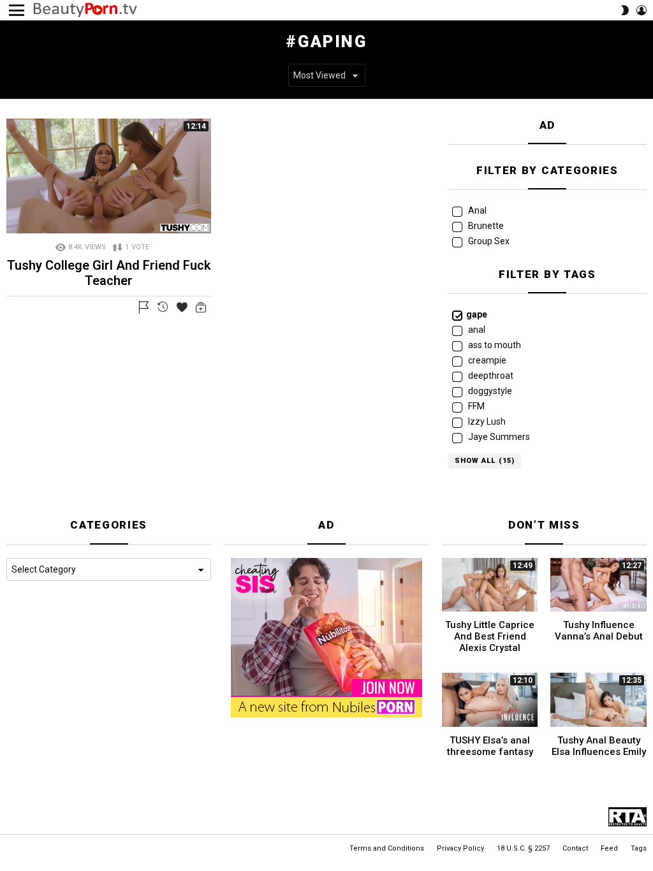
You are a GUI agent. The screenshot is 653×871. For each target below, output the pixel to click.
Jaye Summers (498, 437)
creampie (486, 360)
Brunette (485, 226)
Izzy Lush (486, 421)
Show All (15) (485, 461)
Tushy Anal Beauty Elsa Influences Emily (599, 746)
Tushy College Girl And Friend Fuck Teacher (108, 273)
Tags (639, 848)
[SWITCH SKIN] (625, 10)
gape (476, 314)
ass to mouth (493, 345)
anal (475, 330)
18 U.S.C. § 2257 (523, 848)
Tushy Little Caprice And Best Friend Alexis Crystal (489, 636)
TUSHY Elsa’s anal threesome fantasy (490, 746)
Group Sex (488, 241)
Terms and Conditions (386, 848)
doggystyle (489, 391)
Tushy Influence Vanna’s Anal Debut (599, 630)
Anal (476, 210)
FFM (475, 406)
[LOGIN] (641, 10)
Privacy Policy (460, 848)
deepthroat (489, 375)
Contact (575, 848)
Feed (609, 848)
